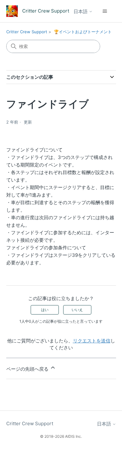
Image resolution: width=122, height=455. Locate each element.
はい (44, 309)
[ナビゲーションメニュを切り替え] (105, 11)
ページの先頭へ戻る (28, 369)
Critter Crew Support (26, 31)
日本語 (81, 11)
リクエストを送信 (91, 341)
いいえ (77, 309)
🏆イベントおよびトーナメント (83, 31)
